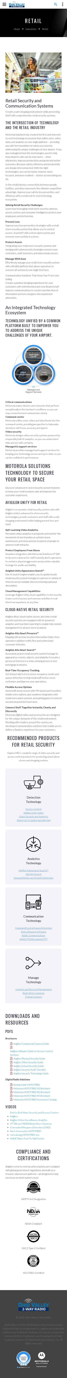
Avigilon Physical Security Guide (29, 1058)
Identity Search (33, 874)
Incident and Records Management (33, 989)
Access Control (33, 809)
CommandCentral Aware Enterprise (33, 928)
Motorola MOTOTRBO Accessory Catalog (34, 1099)
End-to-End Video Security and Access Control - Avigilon (34, 1114)
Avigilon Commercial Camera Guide (31, 1043)
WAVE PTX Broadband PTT (34, 939)
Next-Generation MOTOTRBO (25, 1131)
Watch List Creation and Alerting (33, 820)
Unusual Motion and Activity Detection (33, 877)
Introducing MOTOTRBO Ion (24, 1134)
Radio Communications (33, 935)
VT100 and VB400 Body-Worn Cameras (31, 1123)
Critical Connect (33, 996)
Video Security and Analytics (33, 816)
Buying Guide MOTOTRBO (26, 1084)
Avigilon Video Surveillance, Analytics (28, 1120)
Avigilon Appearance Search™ (33, 870)
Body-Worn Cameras (33, 993)
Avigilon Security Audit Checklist (29, 1069)
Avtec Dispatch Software (33, 931)
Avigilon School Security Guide (28, 1066)
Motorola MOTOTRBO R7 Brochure (31, 1095)
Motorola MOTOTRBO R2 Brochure (31, 1088)
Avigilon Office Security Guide (28, 1062)
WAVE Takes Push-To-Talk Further (27, 1138)
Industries (30, 29)
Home (17, 29)
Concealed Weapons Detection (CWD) (30, 1127)
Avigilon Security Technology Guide (31, 1073)
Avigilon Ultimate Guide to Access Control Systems (31, 1053)
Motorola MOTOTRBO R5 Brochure (31, 1092)
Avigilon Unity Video (34, 812)
